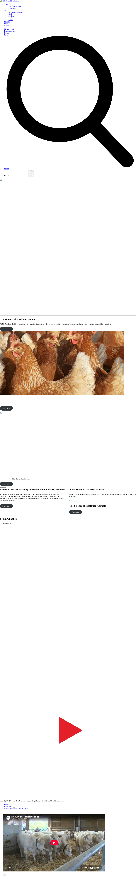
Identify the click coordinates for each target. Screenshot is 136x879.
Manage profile (9, 29)
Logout (6, 33)
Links (6, 23)
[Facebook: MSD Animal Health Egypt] (68, 661)
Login (6, 35)
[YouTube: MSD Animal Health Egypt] (68, 797)
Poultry (10, 18)
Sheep (10, 20)
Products (7, 22)
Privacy (6, 804)
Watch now (75, 512)
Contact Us (12, 8)
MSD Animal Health (15, 6)
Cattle (10, 14)
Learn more (6, 329)
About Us (7, 4)
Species (6, 10)
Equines (11, 16)
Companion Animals (15, 12)
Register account (9, 31)
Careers (6, 25)
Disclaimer (7, 806)
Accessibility (8, 808)
